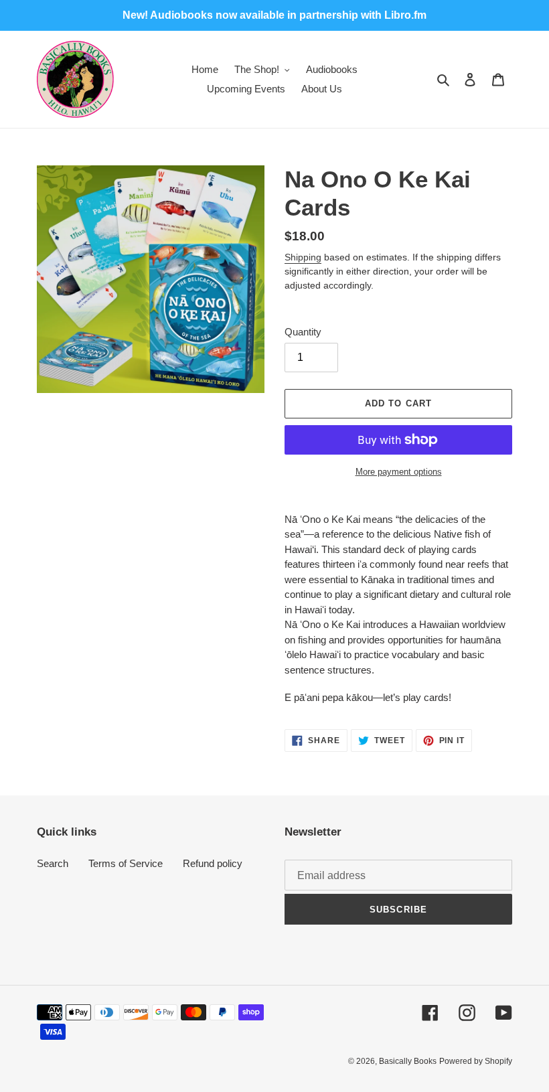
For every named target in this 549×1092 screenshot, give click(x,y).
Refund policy (212, 863)
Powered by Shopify (475, 1061)
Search (52, 863)
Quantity (303, 331)
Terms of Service (125, 863)
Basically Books (408, 1061)
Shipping (303, 257)
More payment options (399, 472)
